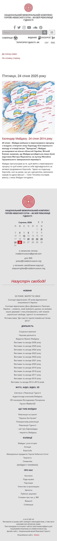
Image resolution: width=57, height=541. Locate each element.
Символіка (27, 461)
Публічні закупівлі (28, 493)
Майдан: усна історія (27, 443)
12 (24, 235)
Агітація (27, 446)
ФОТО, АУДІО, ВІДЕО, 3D (27, 387)
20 (28, 238)
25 (20, 242)
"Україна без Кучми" (28, 418)
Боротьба (27, 450)
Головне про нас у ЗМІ (28, 497)
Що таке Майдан (27, 408)
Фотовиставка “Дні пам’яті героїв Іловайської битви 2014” (27, 319)
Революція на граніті (27, 414)
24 (15, 242)
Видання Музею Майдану (27, 338)
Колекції (27, 437)
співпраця (7, 37)
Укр (46, 42)
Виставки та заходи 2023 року (27, 353)
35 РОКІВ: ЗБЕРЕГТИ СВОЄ (27, 296)
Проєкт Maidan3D (27, 403)
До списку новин (9, 53)
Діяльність (27, 326)
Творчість (27, 457)
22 (37, 238)
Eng (53, 42)
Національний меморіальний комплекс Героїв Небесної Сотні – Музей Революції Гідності (28, 17)
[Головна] (28, 7)
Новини (27, 290)
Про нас (28, 470)
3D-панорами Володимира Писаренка (27, 400)
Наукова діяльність (27, 335)
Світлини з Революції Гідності (27, 392)
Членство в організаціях (28, 486)
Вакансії (28, 500)
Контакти (28, 475)
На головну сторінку (11, 58)
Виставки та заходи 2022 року (27, 356)
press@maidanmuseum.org (28, 260)
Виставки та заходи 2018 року (27, 371)
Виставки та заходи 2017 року (27, 374)
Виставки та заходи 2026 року (27, 342)
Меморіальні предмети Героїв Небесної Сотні (27, 454)
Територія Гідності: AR (27, 42)
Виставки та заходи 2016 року (27, 378)
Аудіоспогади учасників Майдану (27, 396)
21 (33, 238)
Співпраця (28, 504)
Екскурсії (45, 37)
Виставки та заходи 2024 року (27, 349)
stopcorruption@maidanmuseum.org (28, 268)
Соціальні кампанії (27, 331)
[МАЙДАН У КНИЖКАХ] (27, 464)
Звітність (28, 490)
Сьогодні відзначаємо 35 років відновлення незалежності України (27, 301)
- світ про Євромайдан (27, 428)
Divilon (36, 535)
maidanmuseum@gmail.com (28, 253)
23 (41, 238)
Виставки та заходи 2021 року (27, 360)
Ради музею (28, 479)
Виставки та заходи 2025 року (27, 345)
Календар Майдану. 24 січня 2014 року (27, 138)
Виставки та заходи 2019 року (27, 367)
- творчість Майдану (27, 432)
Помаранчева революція (27, 421)
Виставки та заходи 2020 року (27, 364)
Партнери (28, 482)
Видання (32, 37)
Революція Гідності (27, 425)
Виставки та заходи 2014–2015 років (27, 382)
